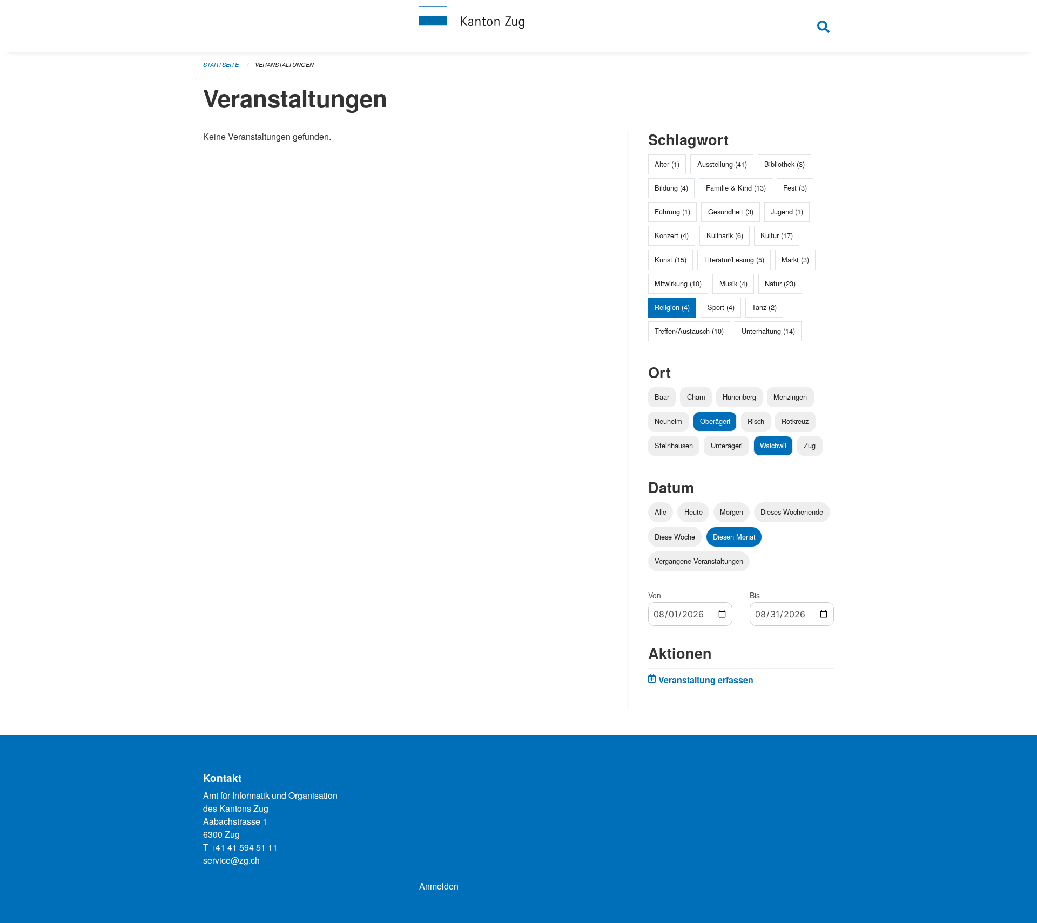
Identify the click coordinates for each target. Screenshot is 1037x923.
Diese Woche (675, 536)
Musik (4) (733, 283)
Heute (693, 512)
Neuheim (668, 421)
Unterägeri (727, 445)
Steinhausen (674, 445)
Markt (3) (795, 259)
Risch (756, 421)
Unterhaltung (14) (768, 331)
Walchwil (773, 445)
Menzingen (790, 397)
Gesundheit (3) (730, 211)
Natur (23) (780, 283)
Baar (662, 397)
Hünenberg (739, 397)
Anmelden (439, 886)
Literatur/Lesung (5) (734, 259)
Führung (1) (672, 211)
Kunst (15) (670, 259)
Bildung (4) (671, 188)
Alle (660, 512)
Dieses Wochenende (791, 512)
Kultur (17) (776, 235)
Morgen (731, 512)
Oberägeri (715, 421)
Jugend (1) (787, 211)
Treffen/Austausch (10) (689, 331)
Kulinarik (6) (724, 235)
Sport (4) (721, 307)
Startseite (221, 64)
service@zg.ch (231, 860)
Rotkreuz (795, 421)
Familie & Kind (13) (736, 188)
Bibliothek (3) (784, 164)
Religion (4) (672, 307)
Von (654, 595)
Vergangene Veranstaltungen (699, 561)
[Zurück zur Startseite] (518, 26)
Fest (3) (795, 188)
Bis (755, 595)
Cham (696, 397)
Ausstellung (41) (722, 164)
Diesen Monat (734, 536)
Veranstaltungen (284, 64)
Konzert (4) (672, 235)
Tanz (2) (764, 307)
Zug (810, 445)
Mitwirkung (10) (678, 283)
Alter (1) (667, 164)
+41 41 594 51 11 (244, 847)
